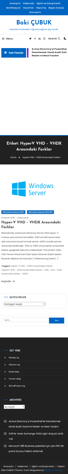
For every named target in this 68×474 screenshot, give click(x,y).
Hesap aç (14, 357)
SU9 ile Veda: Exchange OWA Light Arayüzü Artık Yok (36, 436)
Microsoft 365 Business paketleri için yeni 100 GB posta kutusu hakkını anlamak (36, 448)
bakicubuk (23, 217)
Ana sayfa (35, 12)
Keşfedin (6, 281)
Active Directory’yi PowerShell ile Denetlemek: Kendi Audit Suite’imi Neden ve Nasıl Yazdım (35, 424)
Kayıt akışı (14, 371)
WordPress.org (17, 385)
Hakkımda (28, 3)
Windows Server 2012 (13, 212)
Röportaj (41, 7)
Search (52, 38)
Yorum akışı (15, 378)
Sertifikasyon (13, 7)
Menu (9, 38)
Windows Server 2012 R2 (40, 212)
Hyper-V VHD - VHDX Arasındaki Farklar (31, 266)
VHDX (25, 273)
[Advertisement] (34, 96)
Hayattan (28, 7)
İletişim (61, 466)
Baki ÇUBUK (34, 23)
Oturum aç (14, 364)
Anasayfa (15, 3)
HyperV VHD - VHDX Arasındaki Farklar (22, 269)
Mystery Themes (53, 470)
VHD (46, 269)
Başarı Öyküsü (56, 7)
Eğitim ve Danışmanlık (48, 3)
